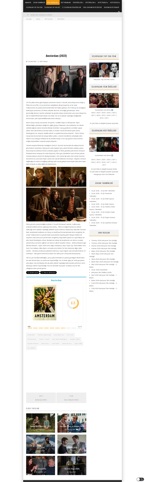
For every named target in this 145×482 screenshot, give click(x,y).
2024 (103, 113)
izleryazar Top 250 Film (34, 7)
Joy (75, 108)
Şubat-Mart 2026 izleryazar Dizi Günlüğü (105, 262)
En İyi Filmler (102, 2)
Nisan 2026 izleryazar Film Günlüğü (103, 259)
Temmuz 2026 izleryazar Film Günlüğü (104, 243)
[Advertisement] (72, 35)
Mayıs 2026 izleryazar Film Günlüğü (103, 251)
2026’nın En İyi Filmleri (111, 7)
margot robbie (75, 339)
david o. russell (44, 339)
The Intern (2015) (40, 469)
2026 (93, 113)
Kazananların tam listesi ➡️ (104, 155)
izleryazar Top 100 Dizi (52, 7)
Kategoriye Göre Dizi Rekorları (104, 174)
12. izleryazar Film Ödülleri (71, 7)
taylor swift (78, 343)
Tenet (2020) (41, 447)
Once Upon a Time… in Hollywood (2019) (72, 426)
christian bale (31, 339)
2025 (98, 113)
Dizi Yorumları (66, 2)
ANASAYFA (28, 2)
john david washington (59, 339)
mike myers (45, 343)
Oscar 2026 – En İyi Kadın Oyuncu (102, 204)
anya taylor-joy (59, 335)
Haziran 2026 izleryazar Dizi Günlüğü (103, 246)
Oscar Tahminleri (39, 2)
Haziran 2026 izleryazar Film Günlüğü (41, 15)
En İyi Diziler (114, 2)
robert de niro (67, 343)
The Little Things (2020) (71, 469)
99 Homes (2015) (72, 447)
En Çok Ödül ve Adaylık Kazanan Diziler (104, 169)
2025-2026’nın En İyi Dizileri (92, 7)
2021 (93, 115)
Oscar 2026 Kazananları (99, 270)
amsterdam (31, 335)
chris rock (70, 335)
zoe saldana (31, 348)
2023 (108, 113)
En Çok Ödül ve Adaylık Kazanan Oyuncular (104, 123)
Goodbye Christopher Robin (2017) (40, 426)
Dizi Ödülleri (90, 2)
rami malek (55, 343)
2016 (101, 118)
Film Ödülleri (77, 2)
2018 (108, 115)
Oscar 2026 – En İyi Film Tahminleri (103, 191)
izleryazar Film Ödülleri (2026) (101, 272)
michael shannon (32, 343)
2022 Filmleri (44, 61)
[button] (140, 479)
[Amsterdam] (44, 303)
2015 (107, 118)
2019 (103, 115)
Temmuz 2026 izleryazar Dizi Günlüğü (104, 240)
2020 (98, 115)
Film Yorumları (52, 2)
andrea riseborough (44, 335)
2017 (114, 115)
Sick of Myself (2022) (71, 400)
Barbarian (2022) (41, 400)
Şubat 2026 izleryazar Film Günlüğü (103, 280)
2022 (114, 113)
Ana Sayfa (29, 19)
